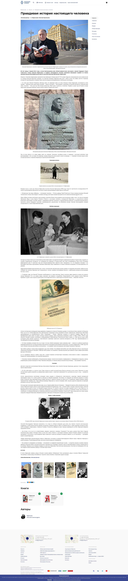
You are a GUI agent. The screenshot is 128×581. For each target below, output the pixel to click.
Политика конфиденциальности (26, 568)
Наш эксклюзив (96, 36)
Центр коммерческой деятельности (72, 550)
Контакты (94, 39)
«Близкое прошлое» (44, 558)
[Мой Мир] (30, 482)
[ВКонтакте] (27, 482)
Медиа (93, 26)
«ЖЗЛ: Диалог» (43, 552)
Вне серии (42, 556)
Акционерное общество (70, 549)
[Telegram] (33, 482)
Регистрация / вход (93, 549)
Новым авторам (96, 28)
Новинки (94, 20)
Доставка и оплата (92, 560)
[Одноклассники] (29, 482)
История (94, 31)
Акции (90, 562)
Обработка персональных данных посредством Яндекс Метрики (32, 569)
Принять (49, 579)
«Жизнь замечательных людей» (46, 549)
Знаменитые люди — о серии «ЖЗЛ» (96, 556)
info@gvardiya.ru (39, 540)
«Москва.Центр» (35, 457)
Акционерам (67, 554)
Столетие (94, 33)
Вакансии (67, 558)
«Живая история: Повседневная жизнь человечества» (51, 554)
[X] (32, 482)
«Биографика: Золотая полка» (46, 559)
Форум (90, 554)
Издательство (23, 9)
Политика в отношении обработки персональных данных (31, 567)
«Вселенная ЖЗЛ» (92, 552)
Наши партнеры (68, 556)
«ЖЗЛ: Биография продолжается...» (47, 550)
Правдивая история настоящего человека (44, 9)
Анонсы (94, 23)
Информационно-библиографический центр (74, 552)
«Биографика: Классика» (45, 561)
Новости (30, 9)
